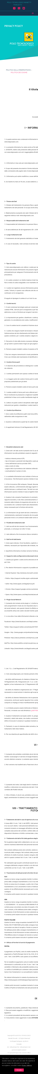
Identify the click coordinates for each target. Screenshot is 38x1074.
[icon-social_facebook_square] (14, 8)
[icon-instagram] (19, 8)
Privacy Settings (27, 1065)
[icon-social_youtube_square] (24, 8)
